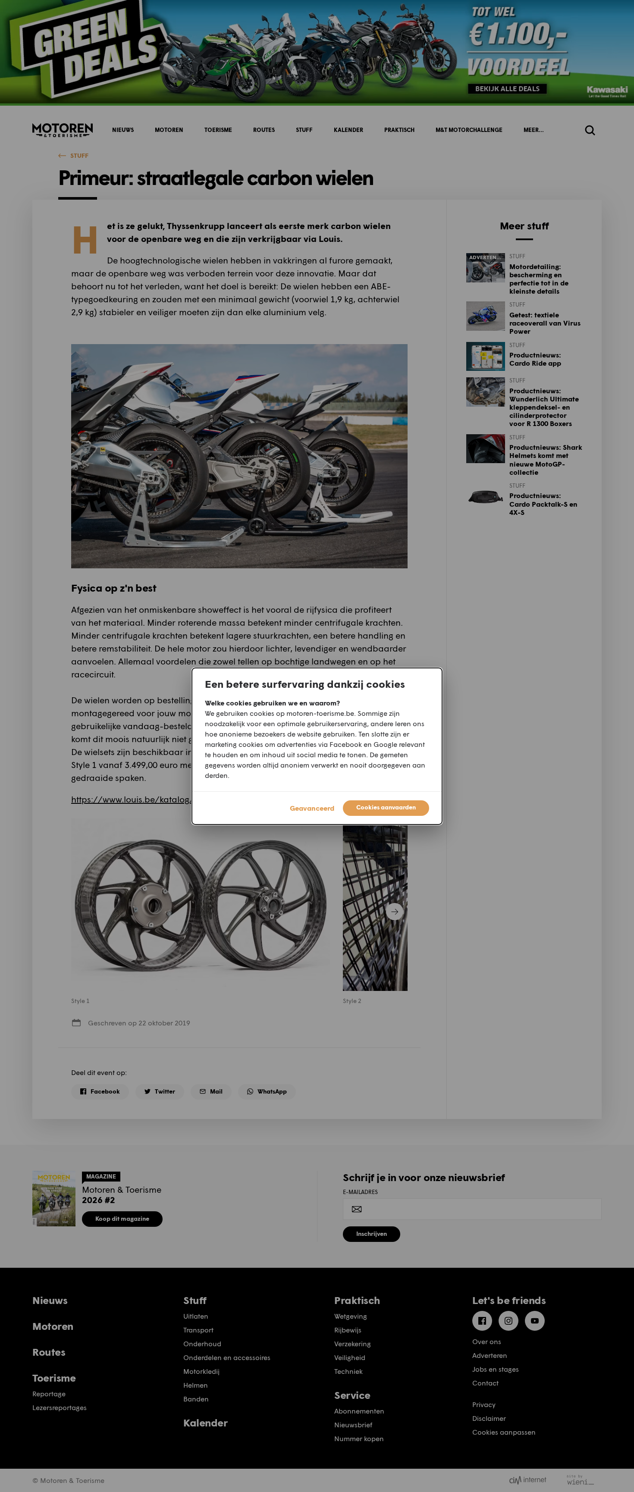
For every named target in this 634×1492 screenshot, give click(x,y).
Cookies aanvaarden (386, 807)
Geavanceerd (312, 808)
